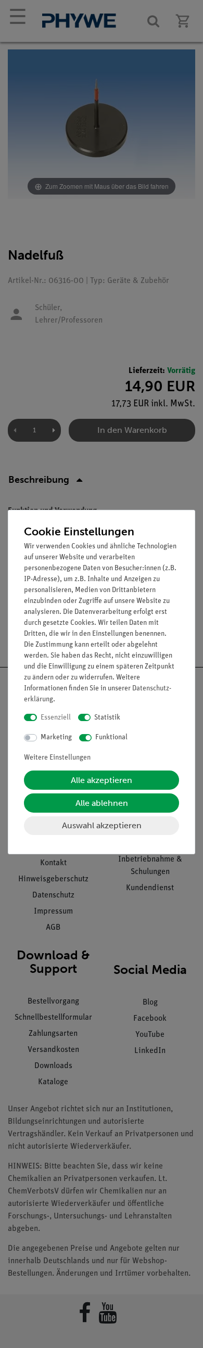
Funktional (111, 737)
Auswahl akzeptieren (102, 825)
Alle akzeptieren (101, 780)
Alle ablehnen (101, 803)
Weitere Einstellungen (57, 758)
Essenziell (56, 718)
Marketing (56, 737)
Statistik (107, 718)
